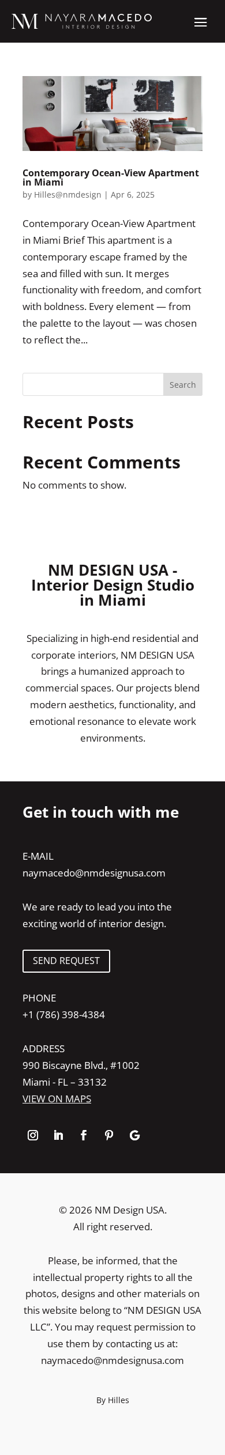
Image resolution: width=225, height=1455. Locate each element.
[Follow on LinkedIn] (58, 1135)
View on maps (56, 1098)
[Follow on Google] (134, 1135)
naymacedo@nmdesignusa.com (94, 872)
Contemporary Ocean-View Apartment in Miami (110, 177)
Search (183, 384)
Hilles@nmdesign (68, 194)
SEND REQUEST (66, 960)
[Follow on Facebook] (83, 1135)
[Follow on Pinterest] (109, 1135)
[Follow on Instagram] (32, 1135)
